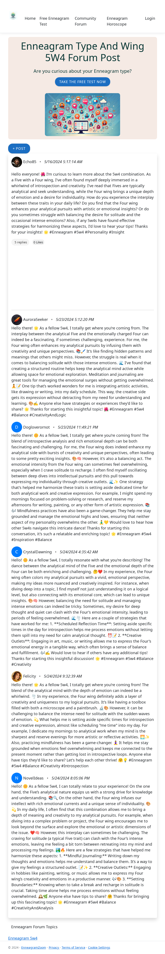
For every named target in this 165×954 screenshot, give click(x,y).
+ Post (19, 148)
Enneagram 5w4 (22, 938)
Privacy (54, 947)
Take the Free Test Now (82, 81)
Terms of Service (73, 947)
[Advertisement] (82, 276)
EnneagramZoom (33, 947)
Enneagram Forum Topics (34, 926)
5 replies (21, 242)
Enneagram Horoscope (117, 21)
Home (30, 18)
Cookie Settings (99, 947)
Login (150, 18)
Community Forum (85, 21)
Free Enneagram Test (54, 21)
